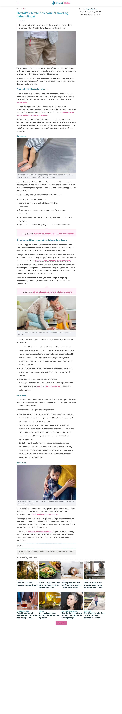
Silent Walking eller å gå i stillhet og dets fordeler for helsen (94, 615)
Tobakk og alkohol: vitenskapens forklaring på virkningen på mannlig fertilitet (27, 615)
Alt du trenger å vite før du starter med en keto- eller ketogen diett (49, 585)
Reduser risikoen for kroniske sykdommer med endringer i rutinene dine (94, 585)
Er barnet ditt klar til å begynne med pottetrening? (54, 234)
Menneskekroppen (23, 611)
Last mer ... (61, 623)
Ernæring (20, 581)
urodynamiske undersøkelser (48, 386)
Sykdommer (87, 581)
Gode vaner (65, 581)
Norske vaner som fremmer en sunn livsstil (27, 584)
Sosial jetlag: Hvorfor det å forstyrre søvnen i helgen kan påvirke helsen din (71, 585)
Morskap (19, 8)
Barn (24, 8)
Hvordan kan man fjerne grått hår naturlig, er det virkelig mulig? (71, 615)
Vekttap (41, 581)
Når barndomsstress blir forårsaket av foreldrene (52, 292)
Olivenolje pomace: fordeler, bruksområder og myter (49, 615)
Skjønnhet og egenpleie (69, 611)
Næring (41, 611)
